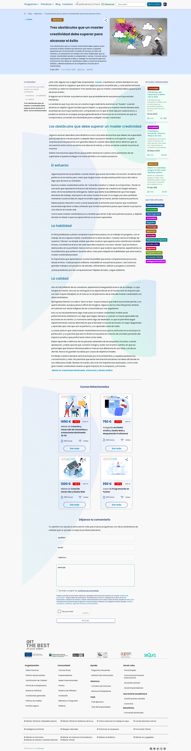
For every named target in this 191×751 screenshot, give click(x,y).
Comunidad (152, 210)
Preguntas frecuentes (100, 670)
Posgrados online (154, 253)
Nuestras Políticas (34, 690)
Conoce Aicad (64, 670)
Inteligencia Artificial (156, 261)
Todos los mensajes (155, 205)
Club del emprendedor (101, 707)
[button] (105, 20)
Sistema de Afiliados (67, 690)
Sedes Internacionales (68, 680)
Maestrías (38, 14)
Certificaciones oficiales (134, 699)
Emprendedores (65, 675)
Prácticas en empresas (156, 240)
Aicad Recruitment (132, 683)
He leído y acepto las (79, 591)
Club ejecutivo (97, 702)
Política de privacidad (35, 675)
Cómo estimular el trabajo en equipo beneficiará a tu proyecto (126, 721)
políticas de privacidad (88, 591)
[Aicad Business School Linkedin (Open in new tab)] (150, 748)
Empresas (151, 248)
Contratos (128, 704)
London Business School (145, 721)
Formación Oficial (154, 257)
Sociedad (151, 235)
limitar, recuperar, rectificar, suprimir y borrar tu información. (94, 603)
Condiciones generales (36, 696)
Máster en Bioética (107, 737)
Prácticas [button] (46, 4)
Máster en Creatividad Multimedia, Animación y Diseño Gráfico (82, 370)
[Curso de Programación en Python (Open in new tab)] (116, 468)
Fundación (63, 696)
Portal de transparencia (36, 685)
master (98, 82)
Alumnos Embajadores (101, 691)
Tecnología (153, 88)
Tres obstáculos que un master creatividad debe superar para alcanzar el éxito (73, 14)
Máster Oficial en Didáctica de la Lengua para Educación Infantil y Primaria (95, 721)
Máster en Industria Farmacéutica (77, 737)
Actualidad (153, 127)
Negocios (151, 222)
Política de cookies (34, 701)
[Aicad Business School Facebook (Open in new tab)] (164, 748)
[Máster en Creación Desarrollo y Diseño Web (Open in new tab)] (74, 468)
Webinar (62, 706)
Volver (29, 19)
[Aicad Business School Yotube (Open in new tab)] (154, 748)
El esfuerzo (30, 95)
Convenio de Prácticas (101, 686)
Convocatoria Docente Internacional (134, 676)
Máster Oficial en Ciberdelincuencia (41, 721)
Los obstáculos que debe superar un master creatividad (34, 89)
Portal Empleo (130, 670)
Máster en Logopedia (144, 737)
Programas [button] (30, 4)
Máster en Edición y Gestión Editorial (42, 740)
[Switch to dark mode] (165, 4)
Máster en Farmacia (34, 737)
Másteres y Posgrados (68, 701)
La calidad (30, 99)
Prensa (61, 685)
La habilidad (41, 95)
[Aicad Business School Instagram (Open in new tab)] (161, 748)
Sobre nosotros (32, 670)
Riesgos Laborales (70, 729)
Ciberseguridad (153, 214)
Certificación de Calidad (36, 680)
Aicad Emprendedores (133, 688)
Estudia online (153, 244)
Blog (58, 4)
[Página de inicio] (25, 13)
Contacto (67, 4)
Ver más (74, 448)
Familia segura (32, 706)
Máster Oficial (68, 740)
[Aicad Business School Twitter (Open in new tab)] (157, 748)
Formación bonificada (133, 713)
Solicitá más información (102, 675)
